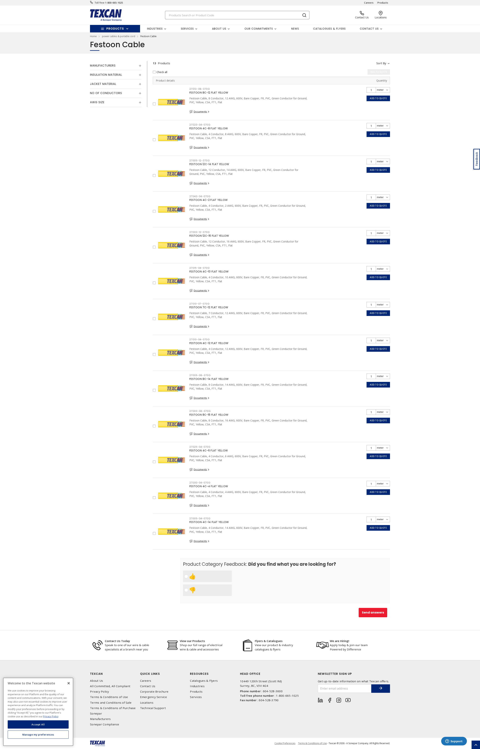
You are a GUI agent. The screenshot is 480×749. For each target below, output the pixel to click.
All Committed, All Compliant (110, 686)
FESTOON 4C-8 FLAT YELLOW (208, 128)
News (295, 29)
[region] (38, 712)
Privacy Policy (99, 691)
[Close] (68, 683)
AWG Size (97, 102)
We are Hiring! (339, 641)
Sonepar (96, 713)
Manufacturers (103, 65)
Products (382, 2)
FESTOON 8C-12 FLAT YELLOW (208, 92)
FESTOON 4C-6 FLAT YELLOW (208, 450)
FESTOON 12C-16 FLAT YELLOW (209, 236)
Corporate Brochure (154, 691)
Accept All (38, 724)
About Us (96, 680)
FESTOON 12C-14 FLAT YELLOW (209, 164)
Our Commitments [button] (258, 29)
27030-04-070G (200, 482)
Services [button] (187, 29)
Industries (197, 686)
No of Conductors (106, 93)
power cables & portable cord (118, 36)
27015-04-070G (199, 267)
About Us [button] (219, 29)
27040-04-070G (200, 196)
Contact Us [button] (369, 29)
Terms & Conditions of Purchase (113, 708)
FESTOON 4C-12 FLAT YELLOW (208, 343)
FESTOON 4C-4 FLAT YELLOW (208, 486)
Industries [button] (155, 29)
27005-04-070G (200, 518)
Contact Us (147, 686)
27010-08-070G (199, 89)
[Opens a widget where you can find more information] (454, 741)
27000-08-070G (200, 411)
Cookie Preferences (284, 743)
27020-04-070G (200, 124)
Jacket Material (103, 84)
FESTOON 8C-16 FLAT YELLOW (208, 415)
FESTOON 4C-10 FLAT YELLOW (209, 271)
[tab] (115, 65)
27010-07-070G (199, 303)
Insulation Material (106, 75)
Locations (146, 702)
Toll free (99, 2)
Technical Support (153, 708)
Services (196, 697)
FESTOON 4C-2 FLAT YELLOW (208, 200)
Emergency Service (153, 697)
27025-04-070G (200, 446)
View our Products (192, 641)
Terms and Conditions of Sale (110, 702)
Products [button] (115, 29)
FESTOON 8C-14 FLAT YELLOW (209, 379)
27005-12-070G (199, 160)
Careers (369, 2)
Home (93, 36)
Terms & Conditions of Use (109, 697)
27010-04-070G (199, 339)
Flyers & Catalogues (269, 641)
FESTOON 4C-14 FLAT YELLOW (209, 522)
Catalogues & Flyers (329, 29)
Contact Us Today (117, 641)
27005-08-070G (200, 375)
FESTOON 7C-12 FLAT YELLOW (208, 307)
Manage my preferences (38, 734)
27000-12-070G (199, 232)
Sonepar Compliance (104, 724)
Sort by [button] (381, 63)
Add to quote (378, 98)
